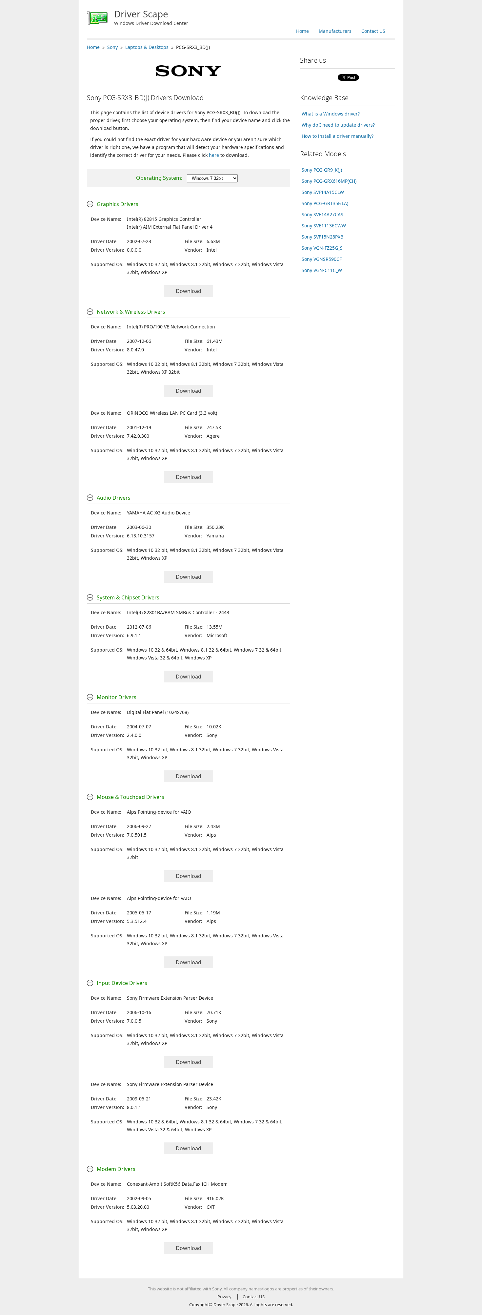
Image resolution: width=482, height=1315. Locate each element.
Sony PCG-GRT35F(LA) (325, 203)
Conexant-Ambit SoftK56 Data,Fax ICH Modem (177, 1184)
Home (302, 31)
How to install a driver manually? (337, 136)
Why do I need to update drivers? (338, 125)
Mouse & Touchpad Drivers (130, 797)
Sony (112, 47)
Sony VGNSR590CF (322, 259)
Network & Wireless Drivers (131, 311)
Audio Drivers (114, 497)
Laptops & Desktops (147, 47)
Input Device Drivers (122, 983)
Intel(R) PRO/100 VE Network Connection (171, 327)
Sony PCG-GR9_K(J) (322, 170)
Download (188, 291)
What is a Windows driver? (331, 114)
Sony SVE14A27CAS (322, 214)
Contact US (373, 31)
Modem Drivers (116, 1169)
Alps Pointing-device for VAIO (159, 812)
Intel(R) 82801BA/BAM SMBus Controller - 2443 (178, 612)
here (214, 155)
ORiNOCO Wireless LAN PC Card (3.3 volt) (172, 413)
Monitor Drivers (116, 697)
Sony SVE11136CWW (324, 225)
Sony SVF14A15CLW (323, 192)
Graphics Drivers (117, 204)
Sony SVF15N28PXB (322, 237)
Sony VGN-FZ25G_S (322, 248)
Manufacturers (335, 31)
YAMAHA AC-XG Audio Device (158, 513)
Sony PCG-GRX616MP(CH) (329, 181)
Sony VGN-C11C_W (322, 270)
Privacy (224, 1297)
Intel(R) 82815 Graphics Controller (164, 219)
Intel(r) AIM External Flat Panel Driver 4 (169, 227)
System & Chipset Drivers (128, 597)
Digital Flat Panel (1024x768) (158, 712)
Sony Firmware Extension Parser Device (170, 998)
